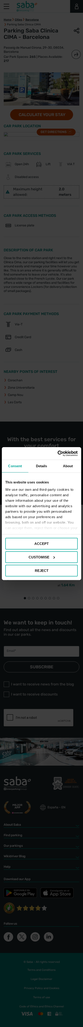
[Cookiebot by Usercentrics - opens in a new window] (58, 453)
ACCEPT (41, 544)
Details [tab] (41, 466)
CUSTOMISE (39, 557)
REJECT (41, 570)
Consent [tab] (15, 466)
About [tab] (68, 466)
